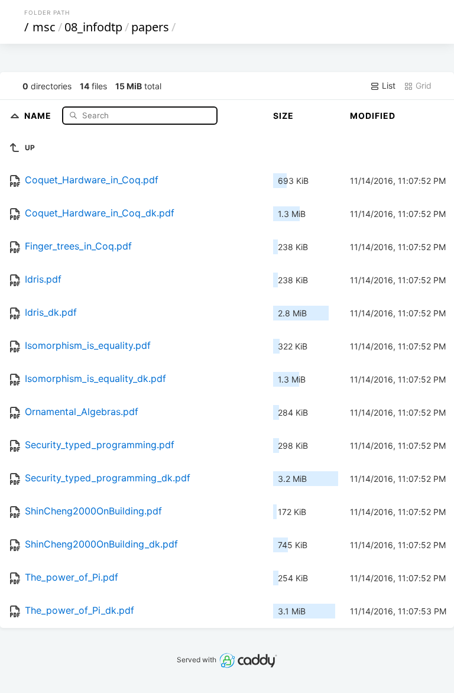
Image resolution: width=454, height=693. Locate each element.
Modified (372, 116)
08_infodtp (93, 27)
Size (283, 116)
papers (150, 27)
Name (39, 115)
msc (44, 27)
